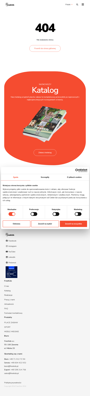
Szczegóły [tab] (45, 177)
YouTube (11, 251)
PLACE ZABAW (11, 322)
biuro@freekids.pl (11, 366)
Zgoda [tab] (15, 177)
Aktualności (9, 304)
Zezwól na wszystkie (73, 224)
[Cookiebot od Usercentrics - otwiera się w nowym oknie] (77, 170)
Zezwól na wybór (45, 224)
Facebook (12, 241)
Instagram (12, 246)
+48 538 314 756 (18, 369)
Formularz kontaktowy (13, 313)
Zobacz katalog (45, 152)
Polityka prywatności (12, 382)
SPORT (7, 327)
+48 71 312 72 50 (17, 359)
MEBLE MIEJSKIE (11, 331)
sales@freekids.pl (11, 373)
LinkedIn (11, 257)
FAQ (6, 308)
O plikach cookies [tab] (74, 177)
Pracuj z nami (9, 299)
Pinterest (12, 262)
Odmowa (16, 224)
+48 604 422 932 (18, 362)
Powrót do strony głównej (45, 48)
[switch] (34, 214)
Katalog (7, 290)
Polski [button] (67, 4)
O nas (6, 286)
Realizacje (8, 295)
